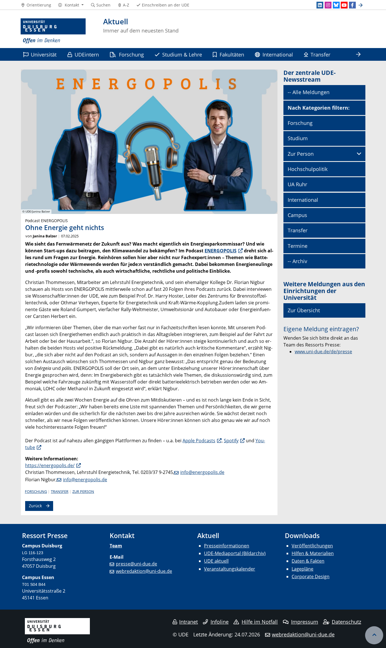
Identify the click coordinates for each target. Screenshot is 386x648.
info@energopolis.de (202, 472)
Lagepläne (302, 569)
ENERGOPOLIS (221, 251)
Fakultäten (232, 54)
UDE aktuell (216, 561)
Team (116, 546)
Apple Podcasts (199, 440)
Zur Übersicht (304, 310)
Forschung (131, 54)
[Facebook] (352, 5)
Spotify (231, 440)
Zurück (35, 505)
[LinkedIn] (319, 5)
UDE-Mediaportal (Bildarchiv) (235, 553)
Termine (297, 245)
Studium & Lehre (182, 54)
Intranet (188, 621)
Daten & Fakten (308, 561)
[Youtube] (344, 5)
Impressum (304, 621)
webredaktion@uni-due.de (144, 571)
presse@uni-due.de (136, 564)
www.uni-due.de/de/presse (323, 351)
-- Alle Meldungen (308, 92)
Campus (297, 215)
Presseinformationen (226, 546)
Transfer (320, 54)
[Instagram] (328, 5)
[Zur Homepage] (53, 31)
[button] (71, 5)
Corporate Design (310, 576)
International (278, 54)
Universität (44, 54)
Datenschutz (346, 621)
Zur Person (83, 491)
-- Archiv (297, 261)
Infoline (220, 621)
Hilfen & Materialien (313, 553)
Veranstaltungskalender (229, 569)
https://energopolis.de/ (50, 465)
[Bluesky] (336, 5)
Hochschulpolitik (308, 169)
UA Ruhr (297, 184)
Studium (298, 138)
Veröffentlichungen (312, 546)
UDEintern (87, 54)
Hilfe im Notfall (260, 621)
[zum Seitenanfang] (374, 635)
